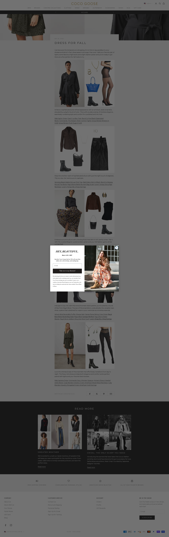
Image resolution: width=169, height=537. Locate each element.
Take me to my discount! (67, 271)
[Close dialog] (116, 247)
